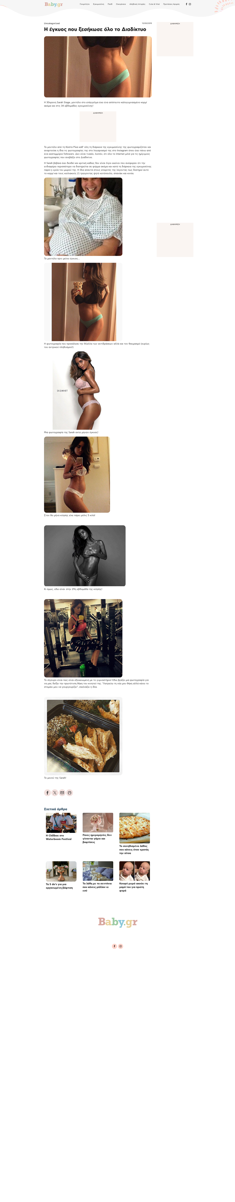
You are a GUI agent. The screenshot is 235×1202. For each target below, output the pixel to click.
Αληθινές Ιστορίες (137, 4)
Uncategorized (52, 23)
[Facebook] (186, 4)
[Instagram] (190, 4)
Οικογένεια (121, 4)
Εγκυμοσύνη (98, 4)
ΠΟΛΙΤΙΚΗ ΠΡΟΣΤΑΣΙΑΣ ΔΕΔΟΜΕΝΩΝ (92, 963)
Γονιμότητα (84, 4)
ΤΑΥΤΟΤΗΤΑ (51, 963)
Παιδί (110, 4)
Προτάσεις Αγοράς (171, 4)
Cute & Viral (154, 4)
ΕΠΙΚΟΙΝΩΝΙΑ (118, 963)
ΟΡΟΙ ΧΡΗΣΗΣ (65, 963)
